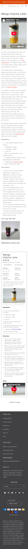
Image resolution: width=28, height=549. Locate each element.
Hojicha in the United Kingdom (11, 535)
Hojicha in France (16, 540)
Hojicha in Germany (17, 542)
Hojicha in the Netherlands (13, 538)
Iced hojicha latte (8, 450)
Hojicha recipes (7, 457)
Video (4, 381)
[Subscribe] (23, 487)
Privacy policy (7, 422)
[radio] (3, 260)
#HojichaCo (20, 134)
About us (5, 433)
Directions (6, 336)
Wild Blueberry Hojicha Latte (10, 243)
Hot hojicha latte (8, 454)
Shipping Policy (7, 418)
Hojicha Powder (12, 87)
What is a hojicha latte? (10, 446)
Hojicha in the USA (8, 521)
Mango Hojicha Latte (10, 256)
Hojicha (15, 514)
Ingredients (6, 307)
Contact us (6, 425)
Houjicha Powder (17, 544)
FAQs (4, 436)
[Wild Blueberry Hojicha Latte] (10, 239)
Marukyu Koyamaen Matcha (11, 461)
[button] (2, 6)
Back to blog (15, 402)
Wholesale (6, 429)
